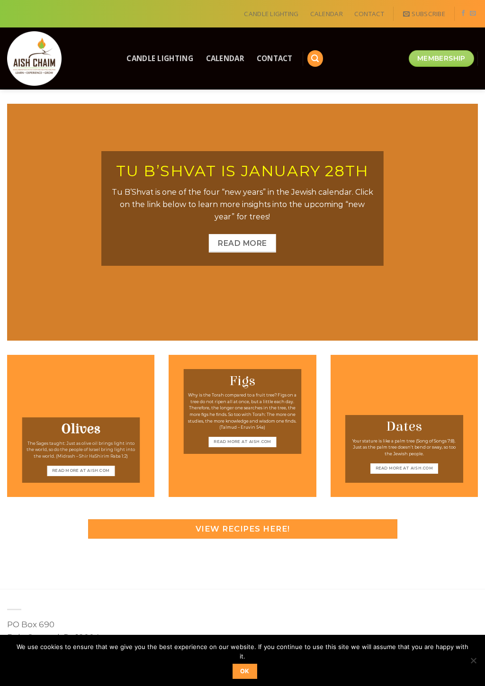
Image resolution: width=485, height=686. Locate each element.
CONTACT (369, 13)
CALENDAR (326, 13)
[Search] (315, 58)
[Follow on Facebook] (463, 13)
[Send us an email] (473, 13)
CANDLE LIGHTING (271, 13)
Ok (245, 671)
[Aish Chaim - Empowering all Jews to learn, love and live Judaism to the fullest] (56, 58)
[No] (473, 663)
